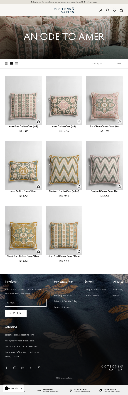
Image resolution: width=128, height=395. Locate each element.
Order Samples (92, 295)
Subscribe (16, 313)
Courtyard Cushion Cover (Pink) (104, 191)
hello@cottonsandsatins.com (19, 341)
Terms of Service (62, 307)
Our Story (118, 290)
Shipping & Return (63, 295)
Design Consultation (95, 290)
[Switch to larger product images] (6, 63)
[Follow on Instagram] (14, 367)
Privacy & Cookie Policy (65, 301)
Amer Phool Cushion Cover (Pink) (23, 127)
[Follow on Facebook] (6, 367)
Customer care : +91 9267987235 (22, 346)
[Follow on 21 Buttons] (22, 367)
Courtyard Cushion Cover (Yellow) (64, 191)
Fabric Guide (60, 290)
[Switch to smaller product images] (11, 63)
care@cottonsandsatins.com (19, 335)
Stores (116, 295)
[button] (38, 100)
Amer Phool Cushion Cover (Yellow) (64, 256)
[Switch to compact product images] (16, 63)
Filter (118, 63)
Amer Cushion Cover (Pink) (64, 127)
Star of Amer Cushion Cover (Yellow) (23, 256)
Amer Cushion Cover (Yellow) (23, 191)
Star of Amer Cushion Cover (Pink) (104, 127)
